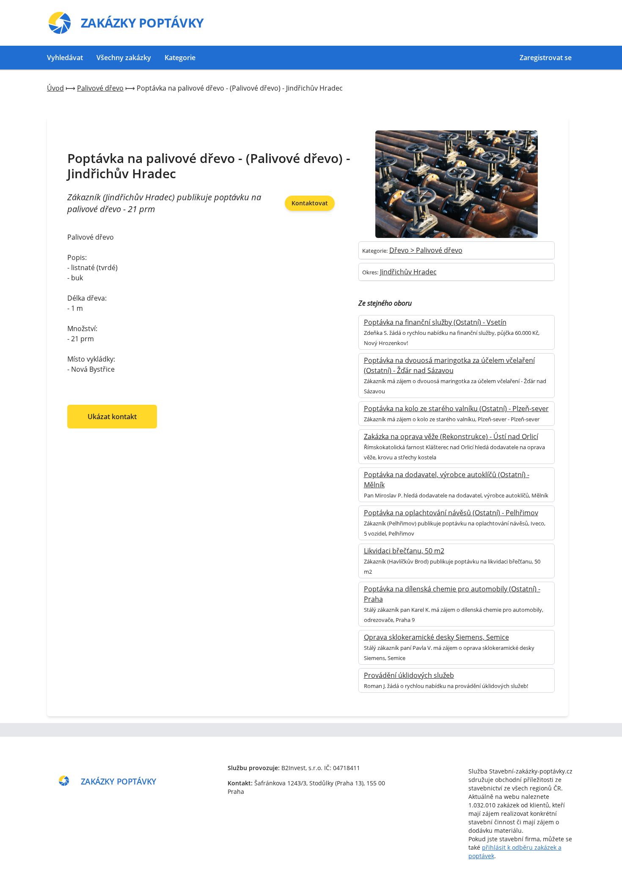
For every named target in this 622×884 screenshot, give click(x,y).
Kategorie (180, 57)
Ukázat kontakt (112, 416)
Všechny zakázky (123, 57)
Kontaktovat (310, 203)
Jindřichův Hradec (408, 271)
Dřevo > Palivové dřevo (425, 250)
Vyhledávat (65, 57)
